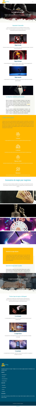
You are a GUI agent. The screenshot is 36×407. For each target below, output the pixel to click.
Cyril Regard (28, 104)
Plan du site (18, 406)
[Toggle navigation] (33, 2)
